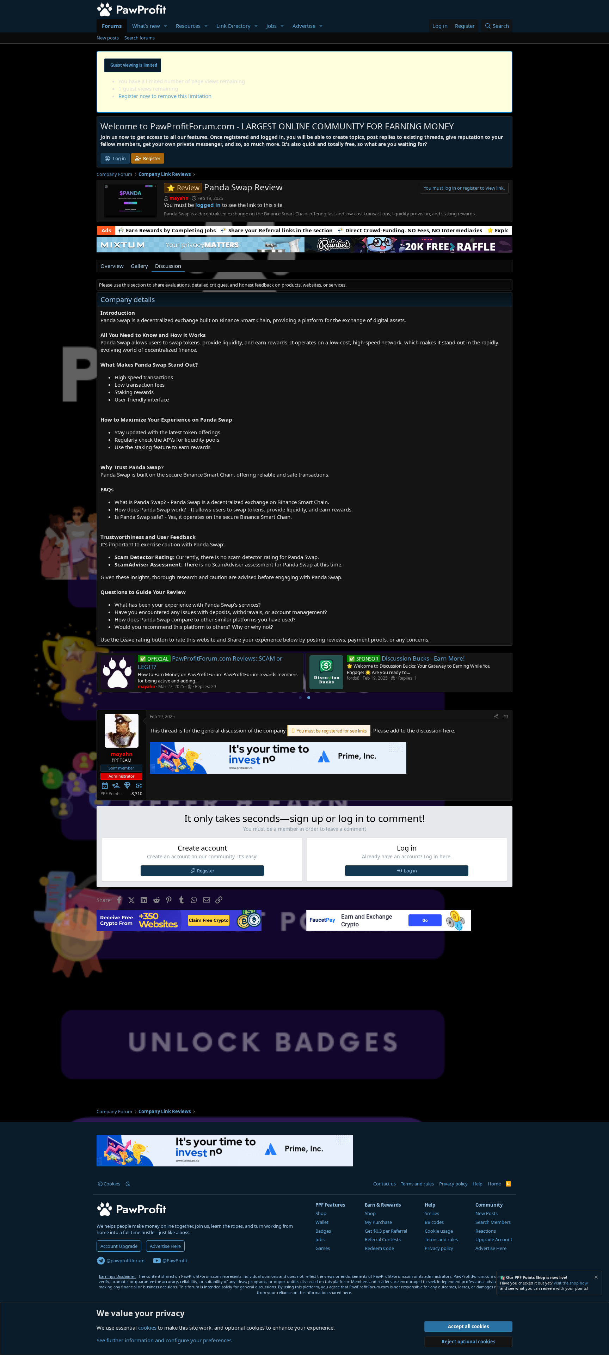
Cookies (111, 1184)
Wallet (321, 1222)
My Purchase (378, 1222)
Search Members (493, 1222)
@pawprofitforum (124, 1260)
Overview (112, 265)
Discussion (168, 265)
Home (494, 1184)
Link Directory (233, 25)
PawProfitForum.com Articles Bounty (223, 658)
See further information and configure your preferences (164, 1340)
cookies (147, 1327)
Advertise (304, 25)
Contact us (384, 1184)
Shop (320, 1213)
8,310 (136, 794)
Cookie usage (439, 1231)
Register (205, 870)
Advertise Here (165, 1246)
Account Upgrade (118, 1246)
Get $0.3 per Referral (386, 1231)
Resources (188, 25)
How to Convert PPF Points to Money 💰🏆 (436, 658)
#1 (506, 716)
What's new (146, 25)
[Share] (496, 717)
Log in (410, 870)
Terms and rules (417, 1184)
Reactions (485, 1231)
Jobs (271, 25)
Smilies (432, 1213)
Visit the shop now (571, 1283)
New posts (108, 38)
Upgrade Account (493, 1239)
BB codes (434, 1222)
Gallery (139, 265)
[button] (166, 25)
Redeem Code (379, 1248)
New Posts (486, 1213)
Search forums (139, 38)
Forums (112, 25)
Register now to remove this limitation (164, 95)
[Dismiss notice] (595, 1278)
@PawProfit (174, 1260)
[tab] (300, 697)
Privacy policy (453, 1184)
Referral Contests (383, 1239)
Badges (323, 1231)
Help (477, 1184)
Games (322, 1248)
